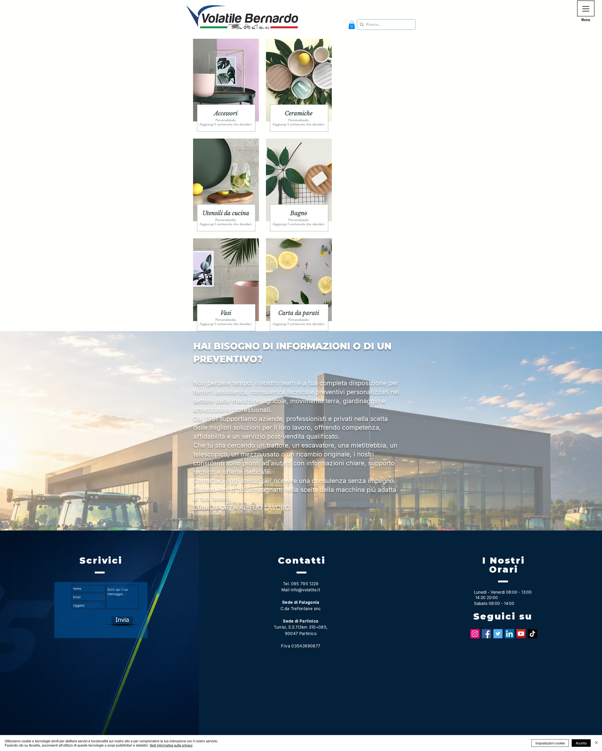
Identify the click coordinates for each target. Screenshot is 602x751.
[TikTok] (532, 633)
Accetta (581, 743)
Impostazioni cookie (550, 743)
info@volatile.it (305, 590)
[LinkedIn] (509, 633)
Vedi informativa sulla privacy (171, 745)
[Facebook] (486, 633)
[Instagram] (474, 633)
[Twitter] (498, 633)
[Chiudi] (596, 743)
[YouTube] (521, 633)
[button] (351, 25)
